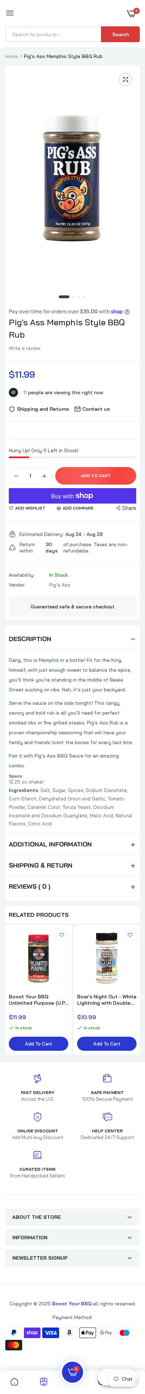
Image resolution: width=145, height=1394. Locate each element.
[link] (62, 935)
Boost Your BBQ (72, 1303)
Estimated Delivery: (41, 534)
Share (129, 508)
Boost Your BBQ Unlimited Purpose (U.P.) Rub (38, 999)
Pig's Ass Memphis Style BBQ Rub (67, 328)
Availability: (21, 575)
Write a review (24, 348)
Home (11, 56)
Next (131, 990)
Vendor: (17, 585)
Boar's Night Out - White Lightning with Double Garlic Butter (107, 999)
